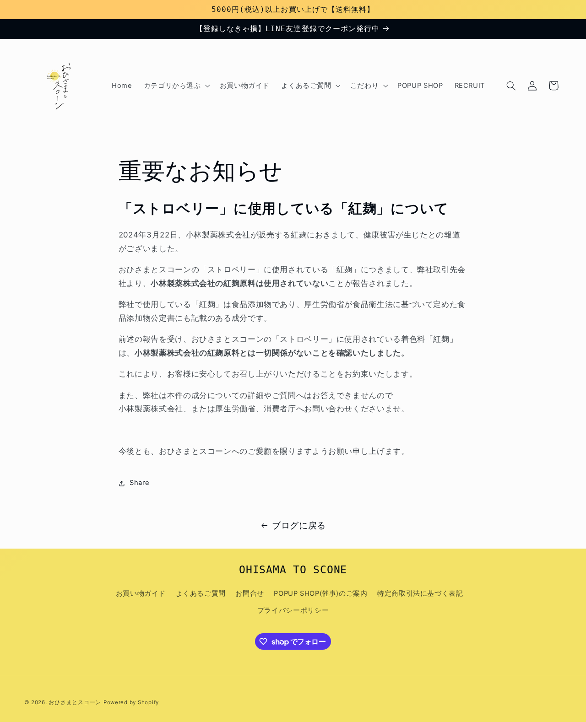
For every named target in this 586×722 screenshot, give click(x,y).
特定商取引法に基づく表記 (420, 593)
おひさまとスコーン (75, 702)
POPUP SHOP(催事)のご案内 (320, 593)
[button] (176, 86)
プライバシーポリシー (293, 610)
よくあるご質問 (201, 593)
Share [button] (139, 483)
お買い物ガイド (141, 593)
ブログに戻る (299, 525)
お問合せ (249, 593)
